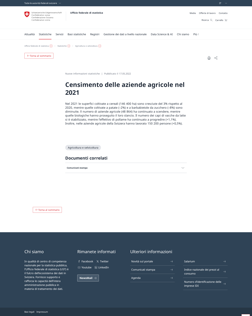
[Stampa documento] (209, 57)
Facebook (87, 261)
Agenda (136, 278)
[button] (29, 34)
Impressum (42, 311)
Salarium (189, 261)
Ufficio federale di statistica (86, 12)
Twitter (104, 261)
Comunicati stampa (143, 269)
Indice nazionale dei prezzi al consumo (201, 271)
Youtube (86, 267)
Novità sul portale (142, 261)
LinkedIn (103, 267)
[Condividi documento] (215, 57)
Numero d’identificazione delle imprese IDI (202, 283)
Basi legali (29, 311)
